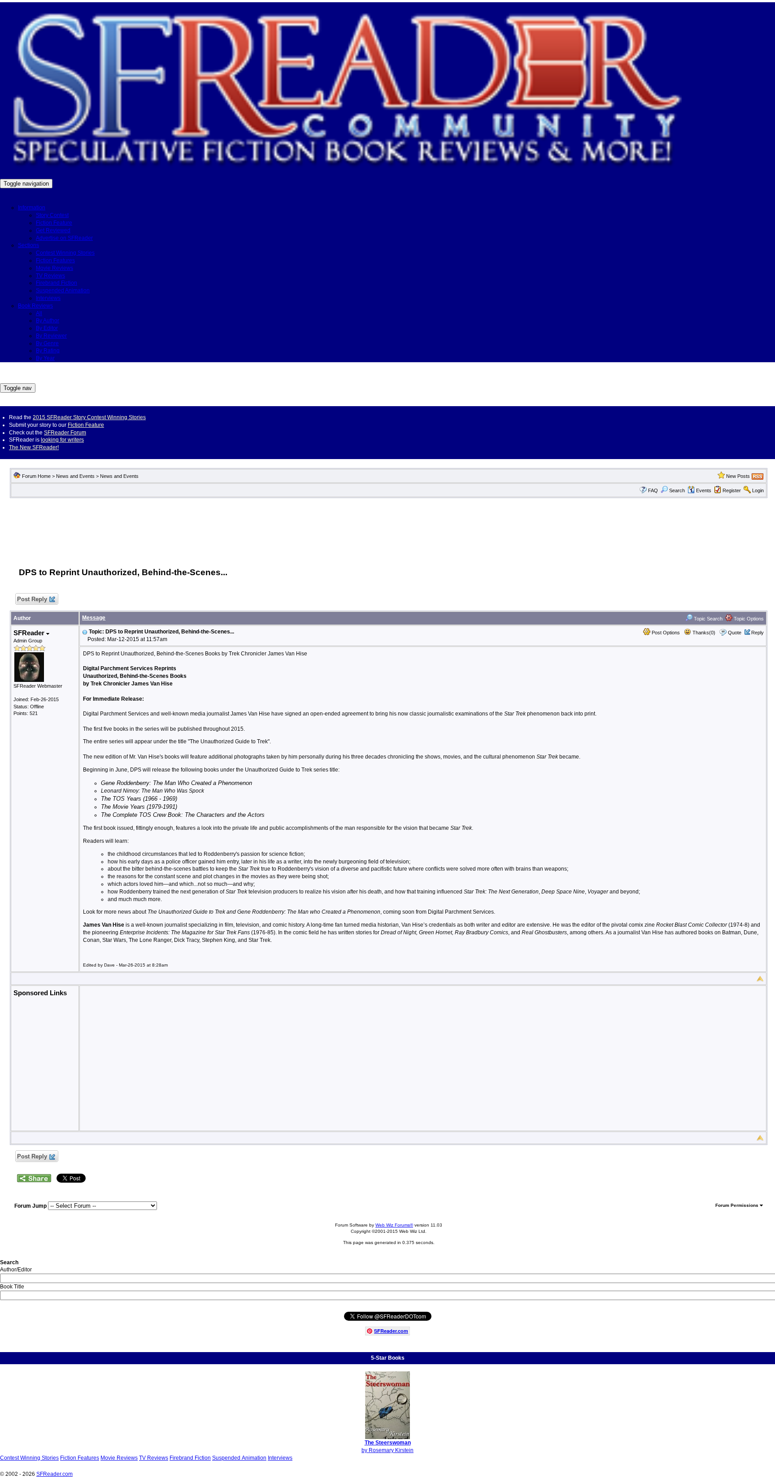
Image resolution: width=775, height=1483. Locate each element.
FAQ (653, 490)
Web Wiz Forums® (394, 1225)
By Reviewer (51, 336)
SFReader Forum (65, 432)
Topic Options (748, 618)
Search (677, 490)
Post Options (665, 632)
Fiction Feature (54, 223)
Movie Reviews (54, 268)
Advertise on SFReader (64, 238)
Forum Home (36, 476)
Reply (757, 632)
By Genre (47, 343)
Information (31, 207)
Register (732, 490)
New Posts (738, 476)
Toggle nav (18, 388)
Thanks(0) (703, 632)
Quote (734, 632)
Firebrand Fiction (56, 283)
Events (703, 490)
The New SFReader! (34, 447)
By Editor (47, 328)
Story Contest (52, 215)
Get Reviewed (53, 230)
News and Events (75, 476)
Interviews (48, 298)
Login (758, 490)
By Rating (48, 350)
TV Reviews (50, 276)
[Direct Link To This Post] (84, 631)
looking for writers (62, 440)
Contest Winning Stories (65, 253)
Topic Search (707, 618)
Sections (28, 245)
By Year (45, 358)
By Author (47, 320)
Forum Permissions (737, 1205)
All (39, 313)
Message (93, 618)
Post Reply (32, 599)
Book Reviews (35, 306)
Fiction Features (55, 260)
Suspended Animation (63, 290)
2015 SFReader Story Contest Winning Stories (89, 417)
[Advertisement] (389, 527)
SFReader (29, 633)
